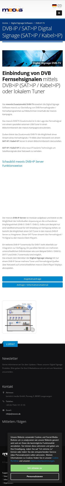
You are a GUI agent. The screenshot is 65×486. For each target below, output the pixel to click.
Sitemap (7, 476)
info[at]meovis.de (13, 414)
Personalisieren (35, 476)
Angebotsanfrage (32, 278)
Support (5, 473)
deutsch (54, 5)
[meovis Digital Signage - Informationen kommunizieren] (12, 9)
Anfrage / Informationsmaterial (32, 284)
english (59, 5)
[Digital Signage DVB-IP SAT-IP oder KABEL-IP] (19, 317)
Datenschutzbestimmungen (42, 461)
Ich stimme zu (35, 468)
